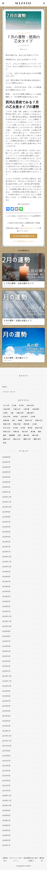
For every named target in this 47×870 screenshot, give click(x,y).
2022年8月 (6, 696)
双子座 (21, 405)
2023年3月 (6, 661)
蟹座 (39, 431)
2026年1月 (6, 492)
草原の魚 (16, 431)
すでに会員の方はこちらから (23, 241)
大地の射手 (6, 409)
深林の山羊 (39, 420)
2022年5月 (6, 711)
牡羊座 (23, 428)
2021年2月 (6, 785)
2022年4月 (6, 716)
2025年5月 (6, 532)
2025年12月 (6, 497)
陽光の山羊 (17, 439)
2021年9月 (6, 751)
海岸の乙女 (28, 420)
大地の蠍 (26, 409)
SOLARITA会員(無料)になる (23, 236)
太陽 (12, 413)
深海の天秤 (6, 424)
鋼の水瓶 (35, 435)
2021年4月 (6, 775)
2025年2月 (6, 547)
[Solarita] (23, 3)
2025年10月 (6, 507)
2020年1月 (6, 845)
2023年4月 (6, 656)
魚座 (4, 442)
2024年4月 (6, 596)
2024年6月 (6, 586)
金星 (19, 435)
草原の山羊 (6, 431)
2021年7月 (6, 761)
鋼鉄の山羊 (6, 439)
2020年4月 (6, 835)
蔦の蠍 (33, 431)
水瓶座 (20, 420)
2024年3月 (6, 601)
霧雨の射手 (37, 439)
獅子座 (30, 428)
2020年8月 (6, 815)
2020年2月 (6, 840)
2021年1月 (6, 790)
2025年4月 (6, 537)
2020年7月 (6, 820)
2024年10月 (6, 566)
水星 (13, 420)
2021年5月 (6, 770)
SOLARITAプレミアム (30, 228)
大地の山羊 (17, 409)
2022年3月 (6, 721)
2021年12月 (6, 736)
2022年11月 (6, 681)
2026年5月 (6, 472)
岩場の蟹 (6, 420)
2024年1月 (6, 611)
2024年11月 (6, 561)
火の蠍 (34, 424)
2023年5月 (6, 651)
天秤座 (5, 413)
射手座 (15, 416)
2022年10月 (6, 686)
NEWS (4, 387)
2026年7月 (6, 462)
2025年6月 (6, 527)
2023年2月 (6, 666)
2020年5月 (6, 830)
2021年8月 (6, 756)
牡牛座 (15, 428)
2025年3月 (6, 542)
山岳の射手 (24, 416)
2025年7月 (6, 522)
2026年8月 (6, 457)
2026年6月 (6, 467)
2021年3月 (6, 780)
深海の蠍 (26, 424)
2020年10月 (6, 805)
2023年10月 (6, 626)
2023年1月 (6, 671)
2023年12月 (6, 616)
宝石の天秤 (6, 416)
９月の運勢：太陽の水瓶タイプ (17, 320)
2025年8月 (6, 517)
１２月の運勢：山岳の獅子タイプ (18, 283)
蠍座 (4, 435)
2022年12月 (6, 676)
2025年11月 (6, 502)
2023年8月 (6, 636)
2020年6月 (6, 825)
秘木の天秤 (39, 428)
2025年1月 (6, 551)
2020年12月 (6, 795)
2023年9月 (6, 631)
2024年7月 (6, 581)
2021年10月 (6, 746)
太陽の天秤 (20, 413)
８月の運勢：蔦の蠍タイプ (15, 358)
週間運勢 (12, 435)
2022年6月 (6, 706)
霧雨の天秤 (27, 439)
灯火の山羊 (6, 428)
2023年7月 (6, 641)
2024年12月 (6, 556)
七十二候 (6, 405)
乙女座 (14, 405)
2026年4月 (6, 477)
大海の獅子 (35, 409)
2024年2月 (6, 606)
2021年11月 (6, 741)
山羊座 (33, 416)
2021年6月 (6, 766)
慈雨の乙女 (23, 49)
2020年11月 (6, 800)
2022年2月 (6, 726)
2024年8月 (6, 576)
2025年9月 (6, 512)
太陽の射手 (30, 413)
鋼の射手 (27, 435)
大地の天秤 (30, 405)
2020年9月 (6, 810)
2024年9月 (6, 571)
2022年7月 (6, 701)
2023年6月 (6, 646)
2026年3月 (6, 482)
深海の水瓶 (17, 424)
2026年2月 (6, 487)
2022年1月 (6, 731)
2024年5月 (6, 591)
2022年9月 (6, 691)
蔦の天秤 (25, 431)
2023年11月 (6, 621)
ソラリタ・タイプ (23, 33)
